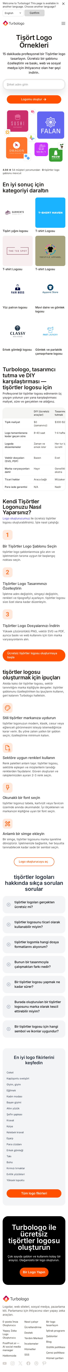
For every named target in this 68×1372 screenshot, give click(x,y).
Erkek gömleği (15, 1150)
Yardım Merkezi (33, 1338)
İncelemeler (31, 1343)
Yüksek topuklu (15, 1180)
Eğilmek (11, 1090)
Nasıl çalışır (31, 1321)
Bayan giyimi (14, 1102)
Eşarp (10, 1138)
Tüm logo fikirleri (34, 1193)
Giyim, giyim (14, 1084)
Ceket (10, 1072)
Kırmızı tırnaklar (16, 1168)
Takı (9, 1156)
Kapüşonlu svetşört (18, 1078)
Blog (48, 1341)
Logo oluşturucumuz (16, 518)
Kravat (10, 1120)
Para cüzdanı (14, 1144)
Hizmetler (30, 1349)
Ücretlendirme (32, 1327)
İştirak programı (55, 1330)
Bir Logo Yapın (34, 1272)
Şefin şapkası (14, 1114)
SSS (26, 1354)
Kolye (10, 1126)
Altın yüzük (13, 1108)
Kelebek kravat (15, 1132)
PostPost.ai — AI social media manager (12, 1347)
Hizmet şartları (55, 1358)
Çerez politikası (55, 1352)
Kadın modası (14, 1096)
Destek (28, 1332)
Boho (10, 1162)
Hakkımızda (9, 1355)
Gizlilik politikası (55, 1347)
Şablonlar (52, 1336)
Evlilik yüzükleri (16, 1174)
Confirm (34, 13)
